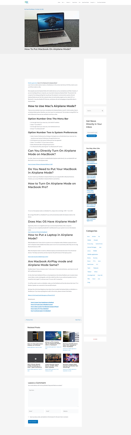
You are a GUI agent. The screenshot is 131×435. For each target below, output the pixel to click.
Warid (94, 279)
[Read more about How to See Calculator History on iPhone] (35, 336)
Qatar (99, 261)
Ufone (95, 271)
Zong (88, 282)
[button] (64, 2)
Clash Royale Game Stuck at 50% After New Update (52, 366)
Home (59, 2)
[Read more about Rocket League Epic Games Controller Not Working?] (71, 358)
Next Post (78, 319)
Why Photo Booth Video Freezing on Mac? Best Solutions (34, 366)
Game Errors (74, 2)
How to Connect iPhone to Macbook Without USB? (40, 164)
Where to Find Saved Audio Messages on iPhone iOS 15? (41, 295)
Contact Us (92, 2)
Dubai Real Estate (85, 2)
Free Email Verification (101, 2)
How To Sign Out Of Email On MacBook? (37, 232)
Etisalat (96, 240)
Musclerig (95, 258)
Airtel (88, 236)
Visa (79, 2)
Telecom (68, 2)
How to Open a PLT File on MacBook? (40, 308)
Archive (94, 236)
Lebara (89, 250)
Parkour (89, 261)
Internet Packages (91, 247)
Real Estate (90, 264)
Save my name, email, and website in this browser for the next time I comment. (49, 417)
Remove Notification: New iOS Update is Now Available (70, 345)
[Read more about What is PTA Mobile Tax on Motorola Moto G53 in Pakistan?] (53, 335)
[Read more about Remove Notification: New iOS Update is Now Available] (71, 336)
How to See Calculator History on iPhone (35, 344)
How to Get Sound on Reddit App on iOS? (38, 256)
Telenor (89, 271)
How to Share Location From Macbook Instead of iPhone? (45, 306)
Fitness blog (90, 243)
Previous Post (29, 319)
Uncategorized (91, 275)
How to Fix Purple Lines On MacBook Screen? (42, 304)
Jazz (100, 247)
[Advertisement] (53, 68)
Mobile (46, 347)
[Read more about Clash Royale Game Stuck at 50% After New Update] (53, 358)
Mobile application (32, 83)
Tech (63, 2)
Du (99, 236)
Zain (99, 279)
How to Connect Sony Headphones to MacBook (42, 302)
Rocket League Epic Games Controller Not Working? (70, 366)
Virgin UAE (100, 275)
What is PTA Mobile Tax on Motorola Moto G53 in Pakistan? (53, 343)
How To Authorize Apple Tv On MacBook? (41, 311)
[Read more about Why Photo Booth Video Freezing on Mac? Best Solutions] (35, 358)
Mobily (89, 258)
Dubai (89, 240)
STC (97, 264)
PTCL (94, 261)
